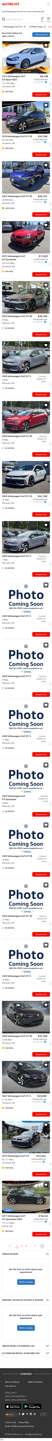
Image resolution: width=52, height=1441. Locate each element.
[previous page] (10, 1246)
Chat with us (10, 1385)
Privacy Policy (24, 1422)
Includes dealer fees (41, 79)
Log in (44, 1414)
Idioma (11, 1414)
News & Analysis (12, 1381)
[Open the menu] (48, 4)
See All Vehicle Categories (16, 1399)
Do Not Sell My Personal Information (19, 1426)
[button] (42, 19)
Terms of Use (10, 1422)
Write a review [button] (26, 1281)
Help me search (41, 34)
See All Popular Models (16, 1396)
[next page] (42, 1246)
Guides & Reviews (35, 1381)
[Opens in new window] (13, 1406)
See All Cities (11, 1392)
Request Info (41, 94)
